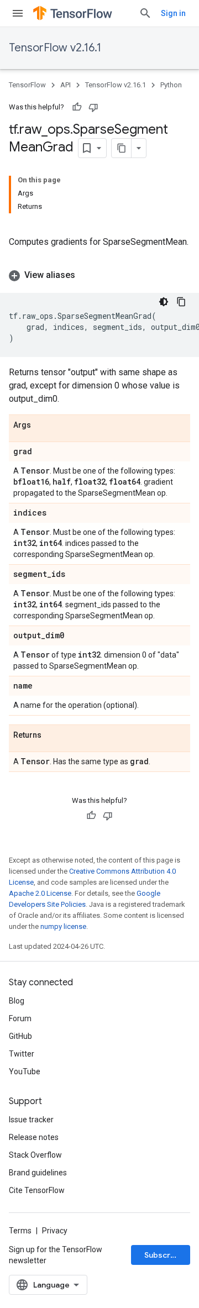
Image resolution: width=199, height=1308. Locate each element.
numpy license (63, 926)
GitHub (20, 1036)
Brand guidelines (38, 1172)
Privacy (54, 1230)
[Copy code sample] (181, 302)
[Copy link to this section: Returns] (52, 735)
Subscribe (163, 1255)
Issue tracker (31, 1119)
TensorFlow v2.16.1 (55, 48)
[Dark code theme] (163, 302)
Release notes (34, 1137)
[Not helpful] (93, 107)
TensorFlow (27, 85)
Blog (16, 1000)
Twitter (21, 1053)
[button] (99, 275)
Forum (20, 1018)
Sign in (173, 13)
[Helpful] (77, 107)
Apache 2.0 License (40, 893)
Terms (20, 1230)
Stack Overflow (35, 1155)
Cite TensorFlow (37, 1190)
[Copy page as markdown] (122, 148)
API (65, 85)
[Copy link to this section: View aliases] (86, 275)
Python (171, 85)
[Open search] (145, 13)
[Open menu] (18, 13)
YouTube (24, 1071)
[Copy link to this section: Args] (42, 425)
